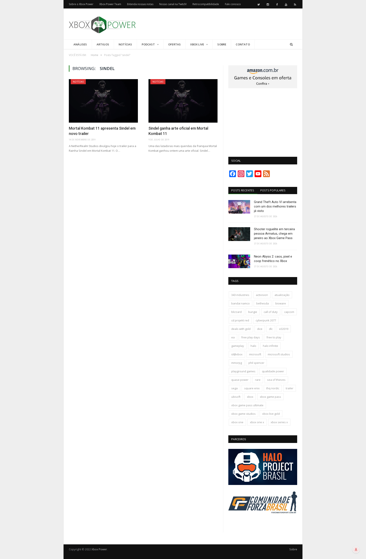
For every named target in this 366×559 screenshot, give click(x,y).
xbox (250, 397)
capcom (289, 312)
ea (233, 337)
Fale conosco (233, 4)
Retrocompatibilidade (206, 4)
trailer (289, 388)
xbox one (237, 422)
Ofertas (174, 44)
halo (253, 346)
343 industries (240, 295)
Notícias (125, 44)
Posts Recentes (242, 190)
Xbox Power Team (110, 4)
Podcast (148, 44)
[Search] (291, 44)
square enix (252, 388)
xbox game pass (270, 397)
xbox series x (279, 422)
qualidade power (273, 371)
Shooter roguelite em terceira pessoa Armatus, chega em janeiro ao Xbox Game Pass (274, 233)
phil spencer (256, 363)
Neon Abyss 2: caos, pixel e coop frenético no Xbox (273, 259)
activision (262, 295)
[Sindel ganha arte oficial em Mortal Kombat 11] (183, 101)
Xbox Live (197, 44)
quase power (239, 380)
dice (259, 329)
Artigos (103, 44)
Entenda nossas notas (140, 4)
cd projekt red (240, 320)
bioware (280, 303)
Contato (243, 44)
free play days (250, 337)
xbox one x (257, 422)
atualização (282, 295)
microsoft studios (279, 354)
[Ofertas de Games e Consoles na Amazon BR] (262, 87)
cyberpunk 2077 (266, 320)
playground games (243, 371)
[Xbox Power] (102, 23)
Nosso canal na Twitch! (173, 4)
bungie (252, 312)
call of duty (271, 312)
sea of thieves (276, 380)
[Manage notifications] (356, 549)
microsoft (255, 354)
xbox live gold (271, 414)
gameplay (237, 346)
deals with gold (241, 329)
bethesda (262, 303)
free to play (273, 337)
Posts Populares (273, 190)
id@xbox (237, 354)
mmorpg (236, 363)
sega (234, 388)
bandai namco (240, 303)
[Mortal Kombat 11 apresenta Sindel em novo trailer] (103, 101)
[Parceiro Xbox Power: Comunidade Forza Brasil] (262, 521)
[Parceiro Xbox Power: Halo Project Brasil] (262, 484)
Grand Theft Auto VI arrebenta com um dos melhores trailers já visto (275, 206)
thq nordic (272, 388)
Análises (80, 44)
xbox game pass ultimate (247, 405)
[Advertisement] (220, 24)
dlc (271, 329)
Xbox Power (99, 549)
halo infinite (270, 346)
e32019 (283, 329)
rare (258, 380)
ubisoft (235, 397)
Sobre (221, 44)
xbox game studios (243, 414)
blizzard (236, 312)
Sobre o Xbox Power (81, 4)
